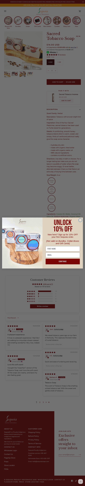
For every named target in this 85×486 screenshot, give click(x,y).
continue (63, 261)
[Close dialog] (80, 220)
